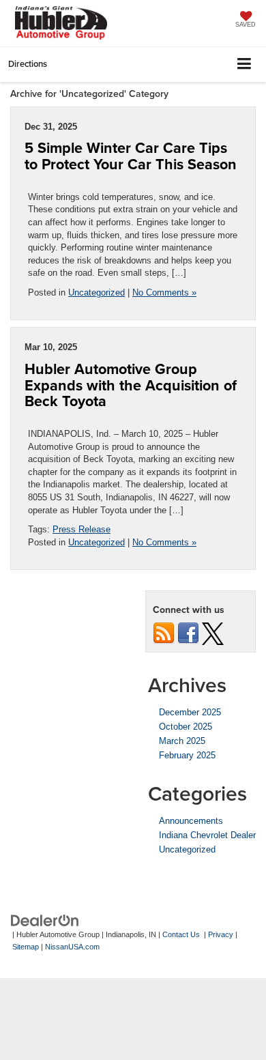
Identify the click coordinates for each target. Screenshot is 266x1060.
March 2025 (182, 741)
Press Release (81, 529)
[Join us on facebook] (188, 633)
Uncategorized (96, 292)
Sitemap (25, 947)
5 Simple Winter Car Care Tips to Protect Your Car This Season (131, 156)
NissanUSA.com (72, 947)
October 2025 (185, 726)
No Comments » (164, 292)
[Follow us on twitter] (213, 633)
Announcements (191, 821)
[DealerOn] (45, 920)
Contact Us (181, 934)
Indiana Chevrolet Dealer (207, 835)
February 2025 (187, 755)
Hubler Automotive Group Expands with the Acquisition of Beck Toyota (131, 385)
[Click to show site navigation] (244, 64)
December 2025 (190, 712)
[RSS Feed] (164, 633)
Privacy (220, 934)
